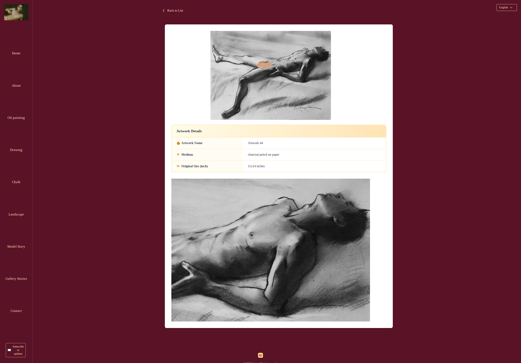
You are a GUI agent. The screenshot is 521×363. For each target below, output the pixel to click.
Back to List (175, 10)
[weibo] (260, 355)
